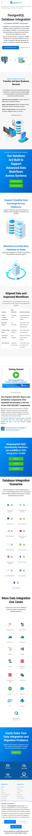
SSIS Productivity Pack (11, 47)
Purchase (15, 463)
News (2, 788)
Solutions (6, 6)
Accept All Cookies (10, 821)
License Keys (19, 794)
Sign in (18, 787)
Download (16, 458)
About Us (3, 787)
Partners (2, 796)
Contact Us (16, 752)
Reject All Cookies (16, 826)
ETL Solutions (12, 6)
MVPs (6, 796)
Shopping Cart (20, 796)
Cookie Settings (22, 821)
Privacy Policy (4, 800)
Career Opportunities (5, 794)
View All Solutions (16, 185)
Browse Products (16, 181)
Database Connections (26, 6)
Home (2, 6)
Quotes (18, 792)
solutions (4, 491)
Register (22, 787)
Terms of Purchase (21, 798)
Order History (19, 790)
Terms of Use (3, 798)
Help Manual (16, 468)
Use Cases (17, 6)
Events (2, 790)
